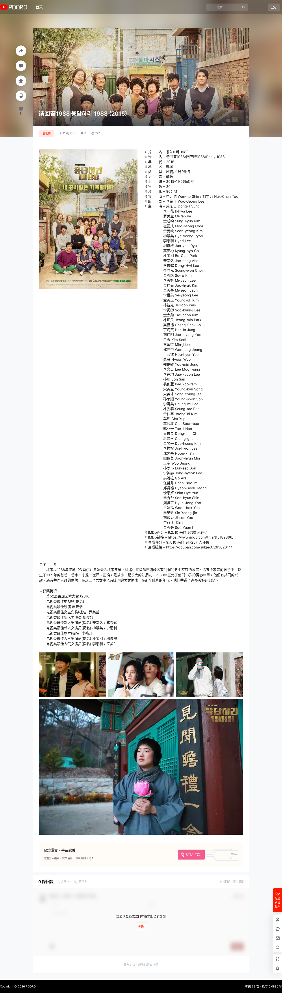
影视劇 (47, 133)
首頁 (39, 7)
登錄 (273, 7)
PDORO (30, 986)
